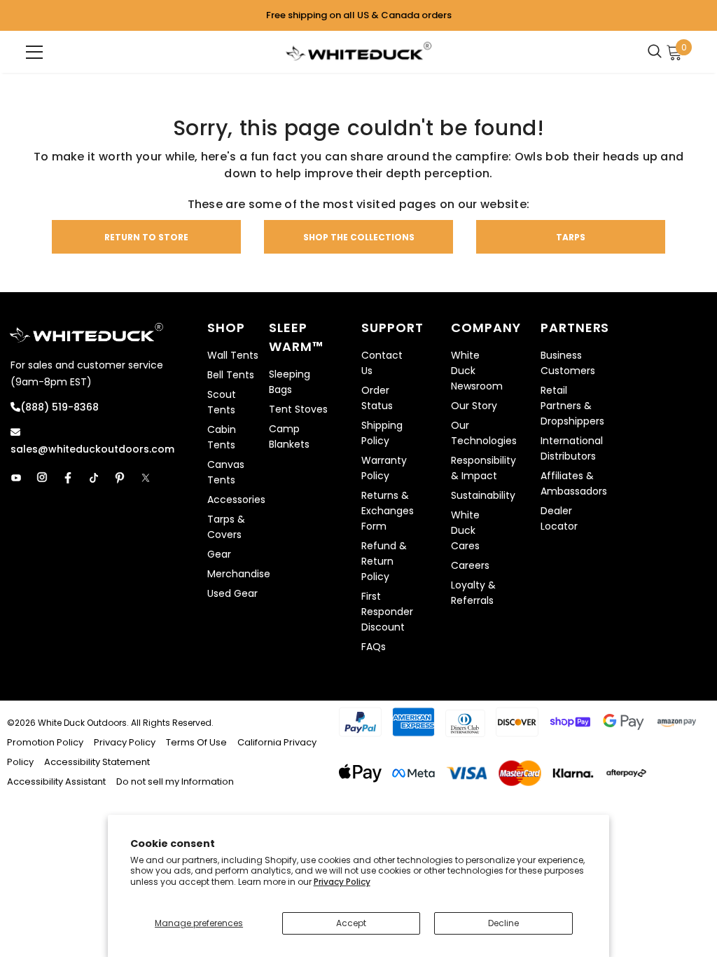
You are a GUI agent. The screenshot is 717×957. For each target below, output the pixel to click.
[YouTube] (16, 477)
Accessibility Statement (97, 762)
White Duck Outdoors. (83, 723)
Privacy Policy (342, 882)
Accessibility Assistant (56, 781)
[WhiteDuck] (358, 50)
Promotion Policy (46, 742)
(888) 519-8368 (59, 407)
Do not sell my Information (175, 781)
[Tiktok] (93, 477)
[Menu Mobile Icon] (34, 51)
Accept (351, 923)
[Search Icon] (658, 52)
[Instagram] (42, 477)
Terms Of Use (196, 742)
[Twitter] (145, 477)
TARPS (570, 237)
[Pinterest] (119, 477)
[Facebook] (68, 477)
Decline (503, 923)
